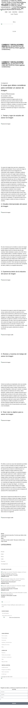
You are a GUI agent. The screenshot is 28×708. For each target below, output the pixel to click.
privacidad (2, 701)
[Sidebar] (1, 706)
